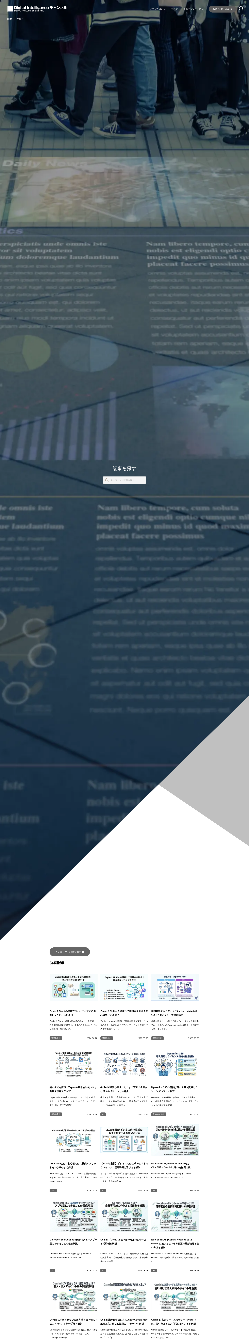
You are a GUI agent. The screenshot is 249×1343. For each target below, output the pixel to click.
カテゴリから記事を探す (68, 952)
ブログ (174, 9)
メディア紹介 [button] (157, 9)
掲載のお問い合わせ (222, 9)
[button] (241, 9)
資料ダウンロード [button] (192, 9)
